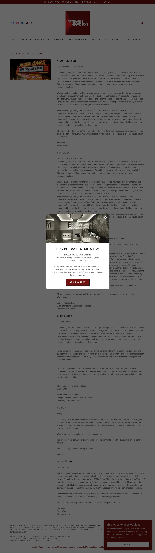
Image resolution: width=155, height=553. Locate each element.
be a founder (77, 282)
